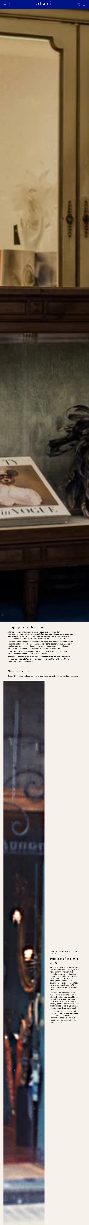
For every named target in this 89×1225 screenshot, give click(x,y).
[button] (10, 4)
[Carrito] (84, 4)
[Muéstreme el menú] (4, 4)
